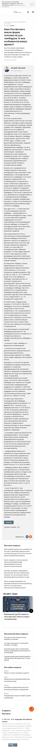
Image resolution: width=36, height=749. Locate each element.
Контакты (6, 714)
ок (32, 4)
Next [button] (31, 611)
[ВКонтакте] (27, 536)
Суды (6, 677)
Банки (12, 25)
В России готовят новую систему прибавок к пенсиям (15, 638)
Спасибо (9, 522)
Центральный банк (10, 60)
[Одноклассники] (30, 536)
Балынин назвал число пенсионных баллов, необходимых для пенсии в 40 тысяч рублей (17, 650)
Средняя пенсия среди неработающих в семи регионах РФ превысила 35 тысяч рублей (17, 658)
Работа (6, 685)
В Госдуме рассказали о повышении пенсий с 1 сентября (16, 644)
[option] (18, 611)
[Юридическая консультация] (7, 12)
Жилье (6, 671)
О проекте (6, 711)
